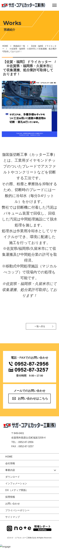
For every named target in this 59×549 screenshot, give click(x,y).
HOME (5, 46)
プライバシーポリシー (17, 510)
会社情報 (10, 463)
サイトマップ (12, 517)
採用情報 (10, 497)
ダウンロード (12, 477)
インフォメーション (16, 483)
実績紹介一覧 (19, 46)
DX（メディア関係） (16, 490)
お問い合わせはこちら (33, 398)
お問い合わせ (12, 503)
